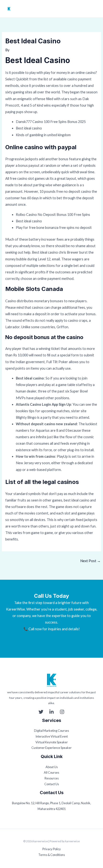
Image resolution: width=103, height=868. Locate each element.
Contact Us (51, 784)
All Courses (51, 772)
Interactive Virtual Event (51, 736)
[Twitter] (41, 711)
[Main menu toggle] (95, 9)
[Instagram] (62, 711)
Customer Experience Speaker (51, 748)
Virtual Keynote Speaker (51, 742)
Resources (52, 778)
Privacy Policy (51, 849)
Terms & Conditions (51, 855)
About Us (52, 767)
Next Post (90, 561)
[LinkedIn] (51, 711)
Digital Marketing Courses (51, 731)
